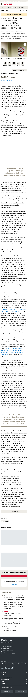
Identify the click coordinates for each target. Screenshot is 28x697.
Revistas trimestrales (6, 677)
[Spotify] (5, 667)
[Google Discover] (5, 664)
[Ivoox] (12, 667)
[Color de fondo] (22, 63)
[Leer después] (14, 63)
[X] (12, 664)
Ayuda (4, 656)
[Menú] (1, 4)
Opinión (8, 7)
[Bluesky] (15, 664)
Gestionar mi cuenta (8, 646)
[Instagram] (18, 664)
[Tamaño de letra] (18, 63)
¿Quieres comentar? (14, 576)
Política (2, 7)
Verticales (3, 675)
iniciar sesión (21, 582)
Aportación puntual (8, 650)
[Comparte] (5, 63)
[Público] (11, 4)
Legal (2, 681)
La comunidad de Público (9, 654)
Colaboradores (5, 679)
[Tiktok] (25, 664)
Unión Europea (5, 521)
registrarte (14, 584)
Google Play (8, 691)
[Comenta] (9, 63)
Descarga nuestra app (6, 687)
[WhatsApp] (9, 667)
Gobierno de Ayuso (10, 1)
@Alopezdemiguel (6, 80)
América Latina (21, 11)
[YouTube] (22, 664)
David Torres (8, 615)
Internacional (21, 7)
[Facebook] (9, 664)
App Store (21, 691)
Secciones (3, 672)
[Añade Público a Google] (2, 664)
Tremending (14, 7)
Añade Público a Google (20, 70)
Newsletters (6, 648)
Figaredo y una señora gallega (13, 613)
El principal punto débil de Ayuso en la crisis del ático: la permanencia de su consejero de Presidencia (15, 628)
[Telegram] (2, 667)
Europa (14, 11)
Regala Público (6, 652)
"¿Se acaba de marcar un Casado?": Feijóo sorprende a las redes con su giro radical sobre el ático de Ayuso (13, 597)
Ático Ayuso (17, 1)
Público (6, 640)
